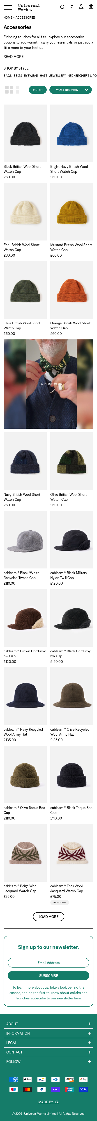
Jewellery (57, 75)
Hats (43, 75)
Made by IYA (48, 1102)
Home (8, 17)
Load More (48, 917)
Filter (38, 90)
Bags (8, 75)
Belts (18, 75)
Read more (13, 57)
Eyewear (31, 75)
